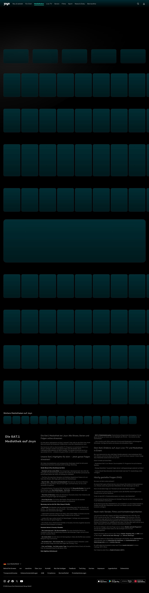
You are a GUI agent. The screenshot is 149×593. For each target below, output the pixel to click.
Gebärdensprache (99, 542)
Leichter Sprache (115, 542)
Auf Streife (45, 507)
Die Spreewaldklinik (60, 530)
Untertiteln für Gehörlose (115, 540)
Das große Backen (78, 488)
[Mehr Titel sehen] (146, 56)
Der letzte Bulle (46, 537)
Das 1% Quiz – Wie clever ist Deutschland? (54, 482)
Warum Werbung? (128, 535)
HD (133, 533)
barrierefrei (137, 538)
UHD (138, 533)
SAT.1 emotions (120, 517)
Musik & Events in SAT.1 (117, 550)
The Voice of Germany (48, 495)
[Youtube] (21, 581)
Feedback (72, 568)
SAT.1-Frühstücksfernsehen (103, 435)
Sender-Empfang (126, 533)
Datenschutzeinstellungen (29, 573)
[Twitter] (17, 581)
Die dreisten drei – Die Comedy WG (52, 541)
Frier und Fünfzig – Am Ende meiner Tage (54, 546)
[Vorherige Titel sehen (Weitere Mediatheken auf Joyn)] (2, 420)
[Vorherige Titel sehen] (2, 56)
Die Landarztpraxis (47, 530)
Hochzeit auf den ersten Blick (50, 471)
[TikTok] (9, 581)
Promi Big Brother (47, 499)
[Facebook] (12, 581)
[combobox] (12, 564)
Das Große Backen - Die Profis (61, 490)
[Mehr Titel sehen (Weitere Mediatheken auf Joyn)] (146, 420)
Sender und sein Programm (133, 527)
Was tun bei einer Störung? (111, 535)
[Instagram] (4, 581)
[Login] (144, 3)
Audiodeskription (131, 540)
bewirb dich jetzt (128, 545)
